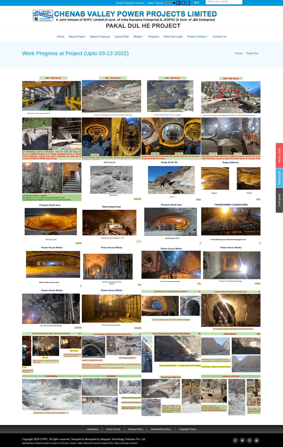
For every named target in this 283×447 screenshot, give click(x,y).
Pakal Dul (252, 53)
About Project (77, 36)
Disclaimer (92, 429)
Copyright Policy (187, 429)
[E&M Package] (51, 161)
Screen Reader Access (130, 2)
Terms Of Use (113, 429)
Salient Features (100, 36)
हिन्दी (196, 2)
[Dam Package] (170, 289)
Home (60, 36)
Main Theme (155, 2)
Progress (153, 36)
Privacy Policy (135, 429)
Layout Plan (122, 36)
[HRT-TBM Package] (51, 75)
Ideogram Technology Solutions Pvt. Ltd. (123, 439)
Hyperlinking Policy (161, 429)
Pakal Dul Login (173, 36)
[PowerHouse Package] (111, 161)
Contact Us (219, 36)
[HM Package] (51, 118)
